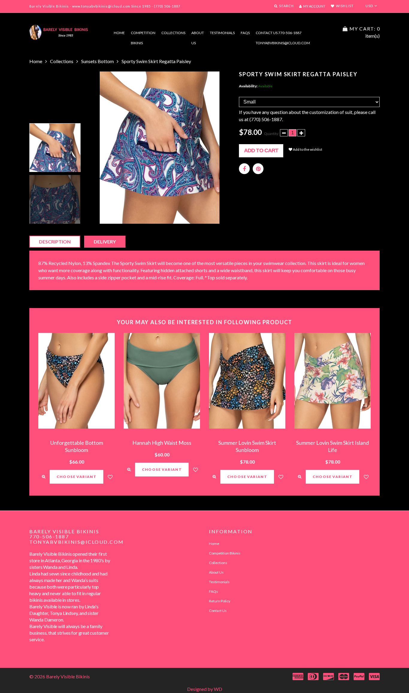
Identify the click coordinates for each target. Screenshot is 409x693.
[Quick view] (43, 476)
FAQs (245, 33)
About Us (216, 572)
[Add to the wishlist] (110, 476)
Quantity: (271, 133)
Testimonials (222, 33)
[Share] (244, 168)
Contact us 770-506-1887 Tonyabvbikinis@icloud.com (283, 34)
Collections (173, 33)
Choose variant (77, 476)
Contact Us (218, 610)
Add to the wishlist (307, 149)
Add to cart (261, 150)
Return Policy (219, 601)
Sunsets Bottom (97, 61)
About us (197, 34)
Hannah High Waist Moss (161, 442)
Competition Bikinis (143, 34)
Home (119, 33)
